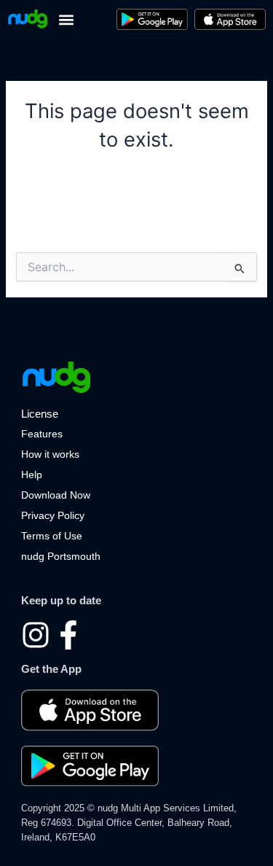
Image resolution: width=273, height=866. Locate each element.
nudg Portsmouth (60, 556)
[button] (66, 19)
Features (42, 434)
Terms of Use (51, 536)
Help (31, 474)
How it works (50, 454)
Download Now (55, 495)
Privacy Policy (52, 515)
